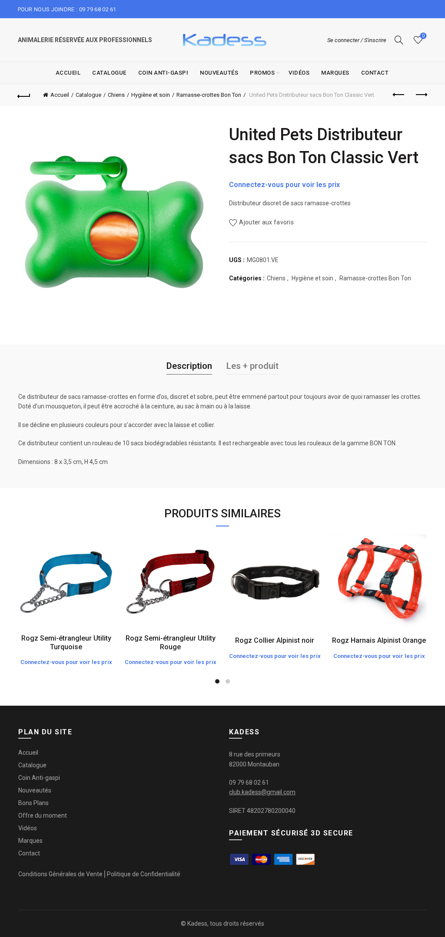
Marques (335, 72)
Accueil (68, 72)
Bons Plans (33, 802)
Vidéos (299, 72)
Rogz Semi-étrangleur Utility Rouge (171, 642)
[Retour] (24, 95)
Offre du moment (42, 815)
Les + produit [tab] (252, 366)
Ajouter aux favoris (266, 222)
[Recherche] (399, 39)
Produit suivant (421, 95)
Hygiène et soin (150, 95)
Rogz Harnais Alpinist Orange (379, 640)
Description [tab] (189, 366)
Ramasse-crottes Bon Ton (208, 95)
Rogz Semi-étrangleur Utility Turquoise (66, 642)
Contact (375, 72)
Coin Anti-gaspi (163, 72)
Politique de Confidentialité (143, 874)
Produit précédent (399, 95)
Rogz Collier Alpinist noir (274, 640)
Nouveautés (219, 72)
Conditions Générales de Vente (60, 874)
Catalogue (109, 72)
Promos (262, 72)
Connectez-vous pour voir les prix (284, 185)
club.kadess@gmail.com (262, 792)
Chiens (116, 95)
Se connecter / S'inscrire (356, 40)
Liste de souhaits (423, 35)
